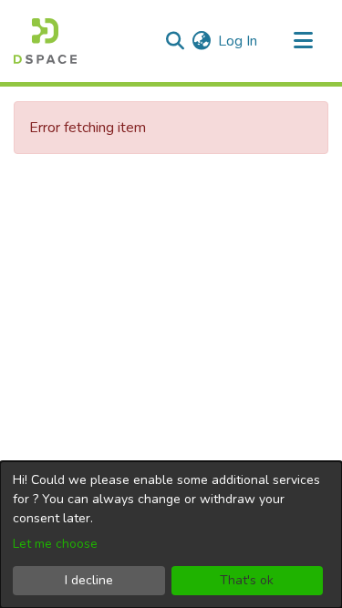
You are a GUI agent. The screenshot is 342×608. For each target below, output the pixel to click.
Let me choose (55, 543)
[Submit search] (174, 41)
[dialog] (171, 534)
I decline (89, 580)
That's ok (247, 580)
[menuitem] (201, 41)
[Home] (45, 41)
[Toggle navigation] (302, 41)
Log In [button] (238, 41)
